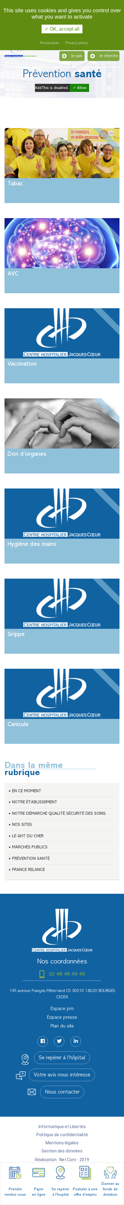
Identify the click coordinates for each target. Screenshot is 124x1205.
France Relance (28, 870)
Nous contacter (62, 1092)
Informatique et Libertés (62, 1126)
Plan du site (62, 1026)
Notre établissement (34, 802)
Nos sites (22, 825)
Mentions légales (62, 1142)
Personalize (49, 43)
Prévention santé (31, 859)
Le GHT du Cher (28, 836)
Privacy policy (76, 43)
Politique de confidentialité (62, 1134)
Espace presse (62, 1017)
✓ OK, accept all (62, 29)
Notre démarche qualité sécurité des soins (59, 814)
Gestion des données (62, 1151)
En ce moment (26, 791)
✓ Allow (79, 88)
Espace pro (62, 1009)
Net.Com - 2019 (74, 1159)
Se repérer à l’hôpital (62, 1058)
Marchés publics (30, 847)
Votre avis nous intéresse (62, 1075)
